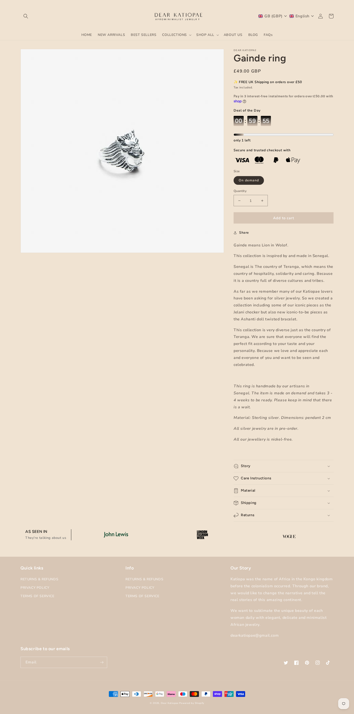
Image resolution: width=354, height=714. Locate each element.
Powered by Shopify (191, 703)
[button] (25, 16)
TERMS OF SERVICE (37, 596)
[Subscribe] (101, 662)
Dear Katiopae (169, 703)
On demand (249, 180)
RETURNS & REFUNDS (39, 579)
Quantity (240, 191)
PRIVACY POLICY (34, 587)
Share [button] (244, 232)
